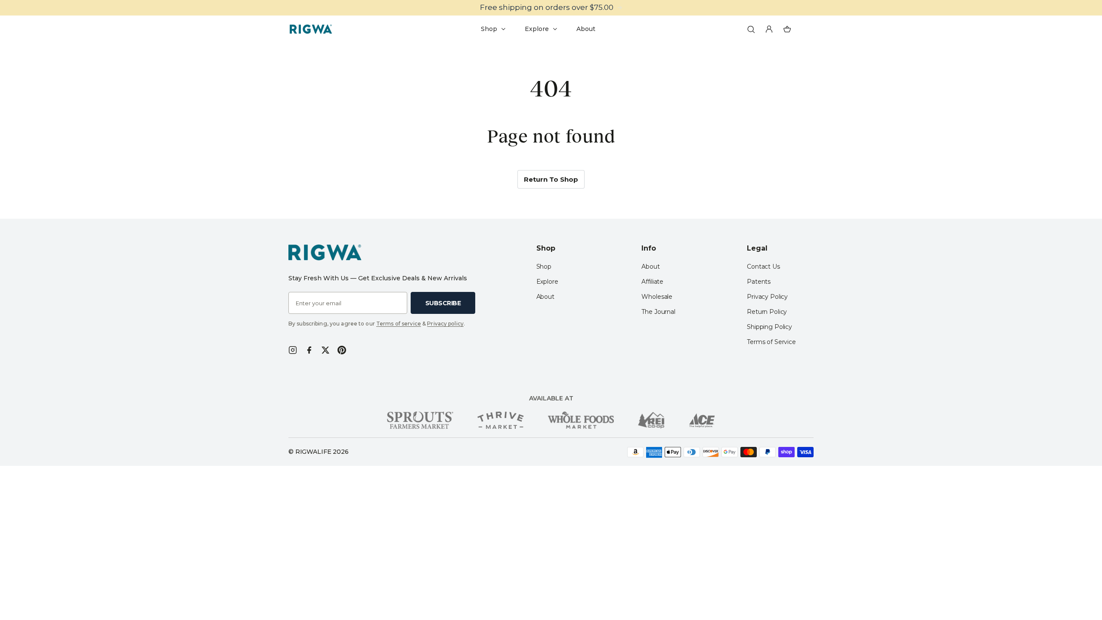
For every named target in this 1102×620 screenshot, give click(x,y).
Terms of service (398, 323)
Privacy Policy (767, 297)
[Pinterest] (341, 350)
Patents (759, 281)
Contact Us (763, 266)
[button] (751, 29)
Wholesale (656, 297)
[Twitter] (325, 350)
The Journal (658, 312)
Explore (547, 281)
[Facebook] (309, 350)
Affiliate (652, 281)
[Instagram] (292, 350)
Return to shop (551, 179)
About (545, 297)
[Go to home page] (311, 29)
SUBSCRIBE (443, 303)
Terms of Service (771, 342)
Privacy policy (445, 323)
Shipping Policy (769, 327)
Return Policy (767, 312)
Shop (543, 266)
